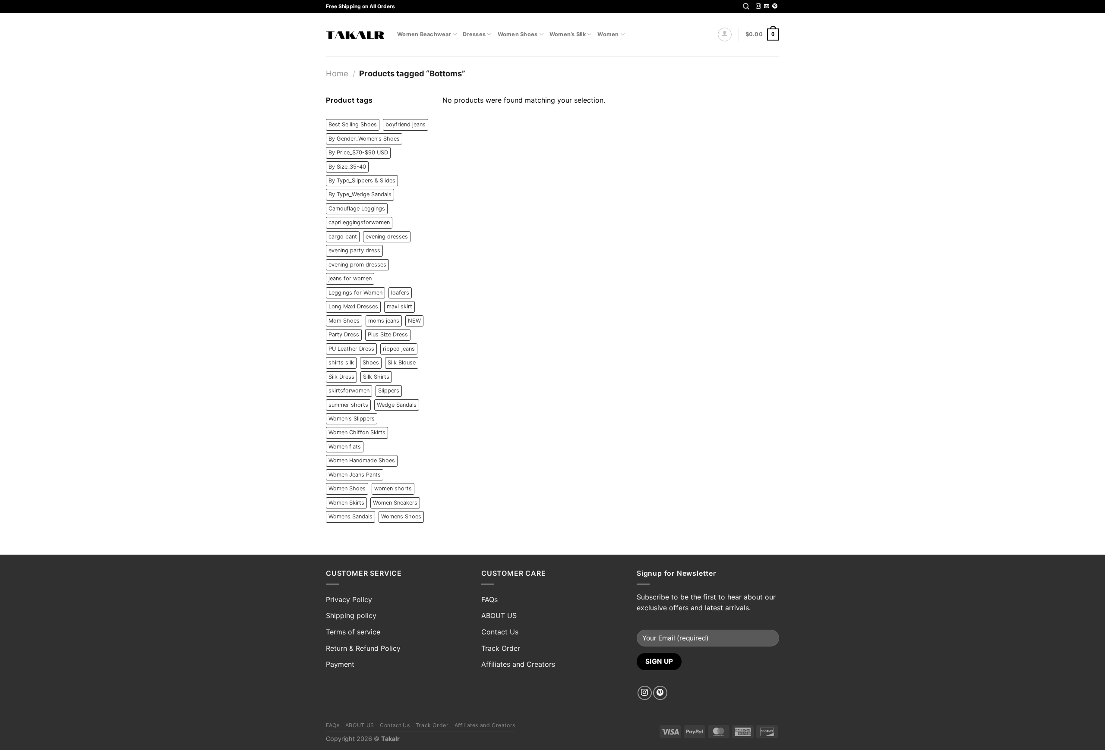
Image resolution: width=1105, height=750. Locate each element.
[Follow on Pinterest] (774, 6)
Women (608, 34)
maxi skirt (399, 306)
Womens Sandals (350, 516)
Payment (340, 664)
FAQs (489, 599)
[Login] (725, 34)
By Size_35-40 (347, 166)
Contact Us (499, 632)
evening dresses (387, 236)
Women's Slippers (351, 418)
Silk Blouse (402, 362)
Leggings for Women (355, 292)
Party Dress (343, 334)
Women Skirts (346, 502)
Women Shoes (518, 34)
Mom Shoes (344, 320)
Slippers (388, 390)
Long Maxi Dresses (353, 306)
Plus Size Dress (388, 334)
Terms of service (353, 632)
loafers (400, 292)
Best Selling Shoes (352, 124)
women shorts (393, 488)
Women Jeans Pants (354, 474)
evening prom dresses (357, 264)
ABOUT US (499, 615)
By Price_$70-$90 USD (358, 152)
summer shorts (348, 405)
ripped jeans (399, 348)
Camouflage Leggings (356, 208)
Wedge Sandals (397, 405)
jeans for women (350, 278)
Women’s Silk (567, 34)
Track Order (500, 648)
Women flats (344, 446)
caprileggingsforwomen (359, 222)
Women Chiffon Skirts (356, 432)
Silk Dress (341, 376)
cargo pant (342, 236)
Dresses (474, 34)
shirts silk (341, 362)
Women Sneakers (395, 502)
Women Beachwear (424, 34)
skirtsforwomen (348, 390)
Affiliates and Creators (518, 664)
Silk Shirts (376, 376)
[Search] (746, 6)
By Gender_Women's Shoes (364, 138)
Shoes (371, 362)
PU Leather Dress (351, 348)
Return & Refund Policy (363, 648)
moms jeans (383, 320)
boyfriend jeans (405, 124)
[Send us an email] (766, 6)
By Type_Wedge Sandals (359, 194)
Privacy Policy (349, 599)
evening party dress (354, 250)
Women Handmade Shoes (361, 460)
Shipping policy (351, 615)
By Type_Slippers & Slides (361, 180)
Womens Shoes (401, 516)
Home (337, 73)
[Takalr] (355, 35)
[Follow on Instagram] (758, 6)
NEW (414, 320)
